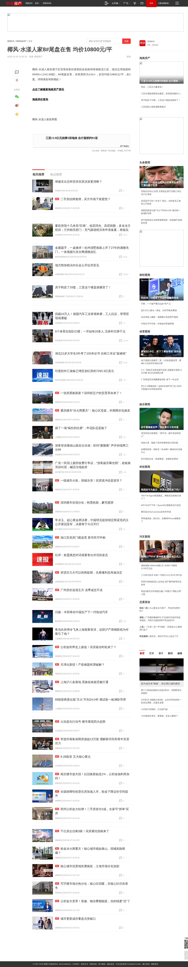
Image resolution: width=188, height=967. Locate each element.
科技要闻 (145, 466)
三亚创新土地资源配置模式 (153, 107)
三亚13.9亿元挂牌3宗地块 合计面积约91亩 (72, 138)
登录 (151, 3)
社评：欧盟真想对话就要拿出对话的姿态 (81, 555)
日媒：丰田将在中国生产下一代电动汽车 (81, 612)
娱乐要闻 (145, 404)
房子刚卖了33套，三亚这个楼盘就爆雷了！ (83, 287)
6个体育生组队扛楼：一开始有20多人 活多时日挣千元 (90, 331)
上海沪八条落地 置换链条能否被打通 (84, 682)
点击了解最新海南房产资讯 (48, 89)
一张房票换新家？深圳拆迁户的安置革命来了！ (91, 393)
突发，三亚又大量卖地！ (152, 87)
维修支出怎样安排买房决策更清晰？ (78, 181)
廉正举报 (146, 964)
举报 (129, 57)
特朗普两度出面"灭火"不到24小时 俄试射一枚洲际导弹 (90, 699)
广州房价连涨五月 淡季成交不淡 (82, 590)
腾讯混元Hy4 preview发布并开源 (156, 512)
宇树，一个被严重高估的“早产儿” (156, 304)
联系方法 (84, 964)
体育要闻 (145, 331)
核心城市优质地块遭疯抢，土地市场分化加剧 (90, 866)
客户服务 (101, 964)
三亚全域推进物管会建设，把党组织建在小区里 (161, 93)
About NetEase (65, 964)
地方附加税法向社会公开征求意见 (77, 265)
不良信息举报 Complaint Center (128, 964)
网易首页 (29, 3)
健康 (179, 653)
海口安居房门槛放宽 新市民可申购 (83, 537)
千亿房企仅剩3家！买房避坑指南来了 (85, 831)
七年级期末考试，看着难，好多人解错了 (159, 716)
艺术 (151, 653)
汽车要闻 (145, 536)
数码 (170, 653)
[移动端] (107, 3)
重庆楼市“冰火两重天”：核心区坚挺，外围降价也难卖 (95, 410)
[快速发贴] (17, 72)
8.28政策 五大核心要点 (76, 756)
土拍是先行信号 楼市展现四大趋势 (83, 721)
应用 (36, 3)
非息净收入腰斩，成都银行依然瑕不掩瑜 (159, 317)
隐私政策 (110, 964)
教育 (142, 653)
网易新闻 (151, 41)
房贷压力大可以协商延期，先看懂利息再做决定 (91, 572)
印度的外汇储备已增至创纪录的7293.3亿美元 (84, 371)
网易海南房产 (21, 41)
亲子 (161, 653)
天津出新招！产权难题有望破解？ (83, 664)
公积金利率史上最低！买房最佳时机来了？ (88, 647)
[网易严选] (126, 3)
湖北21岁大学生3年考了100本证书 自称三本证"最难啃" (90, 353)
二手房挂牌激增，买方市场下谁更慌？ (85, 199)
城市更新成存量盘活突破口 (78, 918)
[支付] (135, 3)
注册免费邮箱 (163, 3)
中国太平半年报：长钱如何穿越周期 (157, 323)
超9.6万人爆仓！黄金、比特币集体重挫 (159, 310)
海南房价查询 (40, 99)
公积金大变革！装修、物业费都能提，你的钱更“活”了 (95, 901)
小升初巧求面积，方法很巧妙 (154, 709)
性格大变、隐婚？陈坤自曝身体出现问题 (159, 443)
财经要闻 (145, 274)
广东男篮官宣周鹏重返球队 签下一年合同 (160, 379)
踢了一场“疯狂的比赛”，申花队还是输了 (81, 428)
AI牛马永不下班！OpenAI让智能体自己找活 (161, 505)
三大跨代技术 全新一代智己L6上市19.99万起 (161, 575)
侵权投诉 (154, 964)
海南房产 (145, 58)
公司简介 (75, 964)
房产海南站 (124, 146)
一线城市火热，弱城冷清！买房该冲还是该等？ (91, 480)
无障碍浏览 (47, 3)
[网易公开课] (116, 3)
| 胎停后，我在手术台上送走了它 (159, 636)
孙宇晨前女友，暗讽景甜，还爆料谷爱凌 (159, 459)
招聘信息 (93, 964)
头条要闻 (145, 162)
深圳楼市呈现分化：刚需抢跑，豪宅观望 (87, 502)
